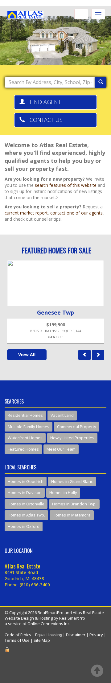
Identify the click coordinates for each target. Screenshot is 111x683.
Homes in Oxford (23, 526)
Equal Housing (48, 634)
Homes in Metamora (72, 515)
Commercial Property (76, 426)
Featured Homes (23, 449)
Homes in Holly (63, 492)
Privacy (96, 634)
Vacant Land (62, 415)
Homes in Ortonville (26, 504)
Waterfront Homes (25, 437)
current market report (26, 213)
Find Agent (43, 102)
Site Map (42, 640)
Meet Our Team (61, 449)
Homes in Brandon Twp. (74, 504)
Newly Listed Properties (72, 437)
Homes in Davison (25, 492)
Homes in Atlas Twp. (26, 515)
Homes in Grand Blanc (72, 481)
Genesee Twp (55, 312)
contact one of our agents (76, 213)
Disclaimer (75, 634)
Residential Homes (25, 415)
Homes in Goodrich (25, 481)
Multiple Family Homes (28, 426)
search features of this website (66, 185)
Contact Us (44, 119)
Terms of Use (17, 640)
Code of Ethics (18, 634)
